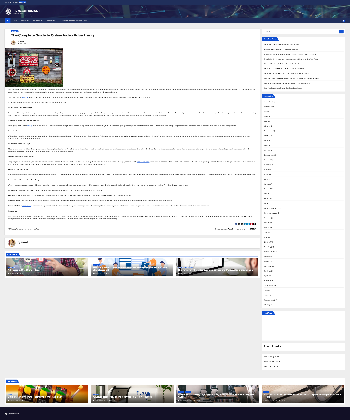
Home (14, 21)
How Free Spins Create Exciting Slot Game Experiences (283, 88)
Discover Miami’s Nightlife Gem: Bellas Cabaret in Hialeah (283, 64)
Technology (14, 31)
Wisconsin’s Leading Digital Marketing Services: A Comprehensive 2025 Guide (290, 54)
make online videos (143, 162)
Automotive (268, 102)
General (267, 189)
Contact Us (38, 21)
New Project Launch (271, 366)
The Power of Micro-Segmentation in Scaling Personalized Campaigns (215, 270)
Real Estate (268, 266)
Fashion (267, 160)
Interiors (267, 222)
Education (267, 150)
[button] (340, 21)
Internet (266, 227)
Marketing (181, 267)
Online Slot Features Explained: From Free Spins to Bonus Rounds (286, 73)
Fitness (266, 169)
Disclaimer (51, 21)
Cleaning (267, 126)
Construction (268, 131)
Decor (266, 140)
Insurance (267, 218)
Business (267, 107)
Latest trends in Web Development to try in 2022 (234, 229)
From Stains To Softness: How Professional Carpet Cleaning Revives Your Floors (291, 59)
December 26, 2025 (271, 400)
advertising (24, 97)
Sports (266, 276)
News (266, 256)
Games (266, 184)
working (29, 126)
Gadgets (267, 179)
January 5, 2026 (14, 400)
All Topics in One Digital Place (24, 270)
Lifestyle (267, 242)
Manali (22, 41)
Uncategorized (269, 300)
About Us (25, 21)
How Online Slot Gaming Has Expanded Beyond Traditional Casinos (287, 83)
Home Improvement (270, 213)
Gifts (265, 194)
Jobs (265, 232)
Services (267, 271)
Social (24, 206)
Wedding (267, 305)
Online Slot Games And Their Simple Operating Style (281, 44)
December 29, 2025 (186, 400)
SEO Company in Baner (272, 357)
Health (266, 198)
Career (266, 111)
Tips (265, 290)
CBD (266, 121)
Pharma (266, 261)
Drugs (266, 145)
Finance (267, 165)
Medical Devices (269, 251)
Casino (266, 116)
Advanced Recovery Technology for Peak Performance (282, 49)
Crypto (266, 136)
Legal (266, 237)
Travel (266, 295)
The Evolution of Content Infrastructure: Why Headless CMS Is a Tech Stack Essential (130, 268)
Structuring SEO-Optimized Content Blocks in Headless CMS (284, 69)
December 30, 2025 (101, 400)
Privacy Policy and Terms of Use (73, 21)
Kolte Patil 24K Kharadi (272, 361)
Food (266, 174)
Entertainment (269, 155)
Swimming (267, 280)
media (28, 206)
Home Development (270, 208)
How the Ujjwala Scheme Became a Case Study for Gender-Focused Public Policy (291, 78)
